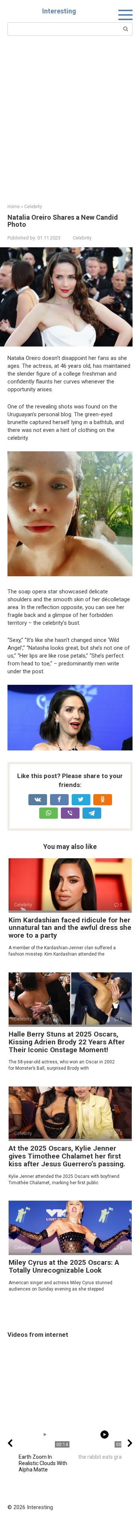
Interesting (59, 11)
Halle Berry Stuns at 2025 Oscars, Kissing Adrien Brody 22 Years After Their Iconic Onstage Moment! (67, 1042)
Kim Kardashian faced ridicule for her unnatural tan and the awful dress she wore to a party (70, 928)
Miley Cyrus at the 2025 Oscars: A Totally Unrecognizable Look (64, 1266)
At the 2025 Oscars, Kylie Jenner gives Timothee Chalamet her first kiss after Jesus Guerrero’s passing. (67, 1156)
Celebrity (82, 238)
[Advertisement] (70, 130)
